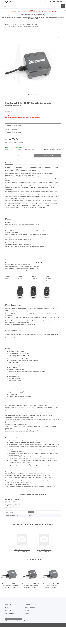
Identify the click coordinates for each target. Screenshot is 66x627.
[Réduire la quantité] (7, 155)
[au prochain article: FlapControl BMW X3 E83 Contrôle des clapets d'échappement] (59, 29)
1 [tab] (28, 94)
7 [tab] (37, 94)
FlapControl (31, 512)
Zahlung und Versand (30, 604)
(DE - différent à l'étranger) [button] (27, 149)
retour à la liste (10, 24)
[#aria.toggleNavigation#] (2, 1)
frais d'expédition (30, 620)
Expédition (20, 142)
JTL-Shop (58, 625)
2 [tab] (29, 94)
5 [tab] (34, 94)
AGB (6, 607)
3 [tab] (31, 94)
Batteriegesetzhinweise (31, 607)
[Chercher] (63, 6)
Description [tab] (9, 163)
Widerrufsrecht (9, 613)
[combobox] (33, 125)
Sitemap (27, 610)
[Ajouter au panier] (6, 35)
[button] (50, 1)
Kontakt (27, 613)
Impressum (8, 604)
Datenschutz (8, 610)
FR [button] (45, 2)
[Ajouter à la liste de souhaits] (57, 38)
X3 (11, 111)
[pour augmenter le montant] (30, 155)
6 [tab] (36, 94)
